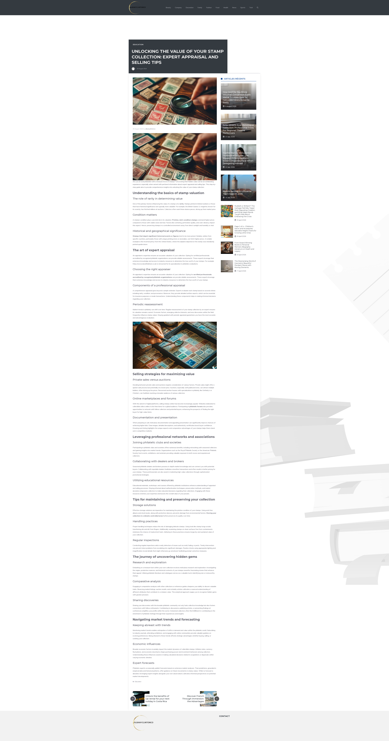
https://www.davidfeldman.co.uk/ (145, 264)
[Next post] (217, 699)
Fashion (209, 8)
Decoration (189, 8)
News (234, 8)
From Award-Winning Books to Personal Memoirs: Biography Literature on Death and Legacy (244, 247)
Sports (242, 8)
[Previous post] (133, 699)
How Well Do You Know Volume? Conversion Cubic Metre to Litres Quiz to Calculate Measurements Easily (237, 97)
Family (200, 8)
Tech (251, 8)
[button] (257, 7)
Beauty (168, 8)
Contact (224, 716)
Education (138, 44)
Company (178, 8)
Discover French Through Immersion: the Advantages (193, 699)
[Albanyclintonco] (137, 7)
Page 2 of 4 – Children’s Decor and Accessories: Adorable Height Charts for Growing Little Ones (245, 229)
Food (217, 8)
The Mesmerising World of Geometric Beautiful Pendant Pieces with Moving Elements (245, 264)
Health (225, 8)
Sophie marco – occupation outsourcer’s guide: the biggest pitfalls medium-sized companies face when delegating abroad (238, 158)
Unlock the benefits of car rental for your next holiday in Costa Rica (157, 699)
